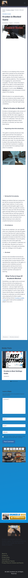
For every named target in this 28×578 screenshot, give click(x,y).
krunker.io (5, 337)
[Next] (23, 365)
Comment (6, 399)
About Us (4, 553)
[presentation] (14, 359)
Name (5, 419)
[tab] (10, 381)
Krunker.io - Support (8, 22)
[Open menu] (24, 3)
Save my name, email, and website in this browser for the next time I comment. (14, 436)
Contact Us (5, 555)
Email (5, 425)
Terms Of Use (5, 559)
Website (5, 432)
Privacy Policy (6, 557)
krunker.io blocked (14, 337)
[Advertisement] (14, 55)
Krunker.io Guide (6, 14)
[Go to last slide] (4, 365)
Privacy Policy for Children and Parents (12, 563)
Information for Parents (8, 561)
